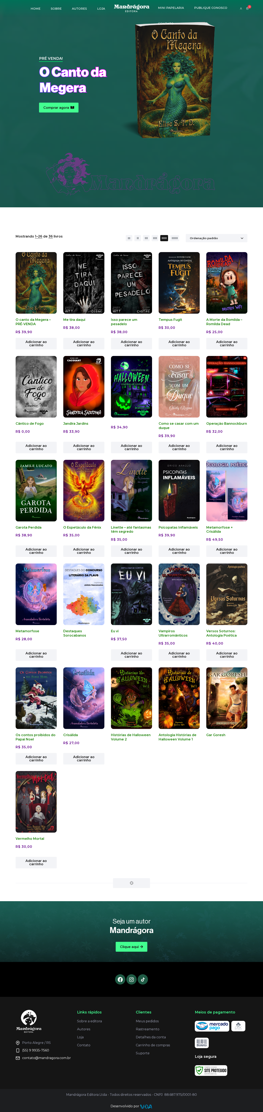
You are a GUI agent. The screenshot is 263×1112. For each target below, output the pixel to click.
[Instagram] (131, 1016)
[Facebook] (120, 1016)
